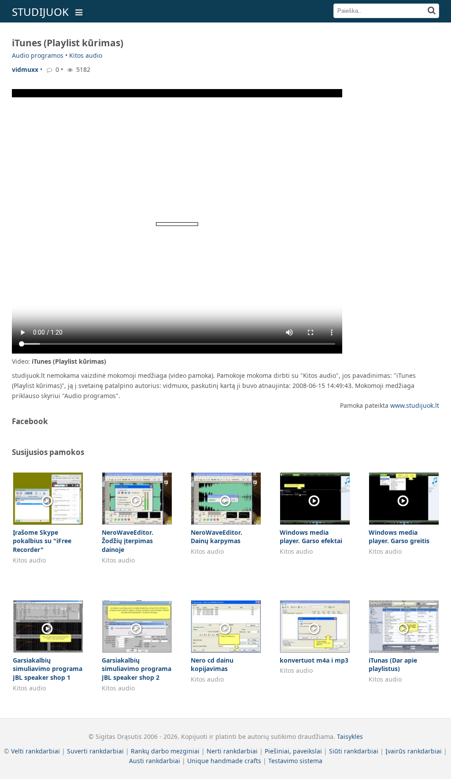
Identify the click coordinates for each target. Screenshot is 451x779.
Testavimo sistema (295, 761)
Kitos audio (85, 55)
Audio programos (37, 55)
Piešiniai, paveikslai (293, 751)
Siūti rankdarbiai (353, 751)
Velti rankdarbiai (35, 751)
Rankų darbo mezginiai (165, 751)
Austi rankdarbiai (154, 761)
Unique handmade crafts (224, 761)
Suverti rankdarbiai (95, 751)
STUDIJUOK (40, 11)
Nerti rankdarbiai (232, 751)
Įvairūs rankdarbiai (413, 751)
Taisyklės (350, 736)
